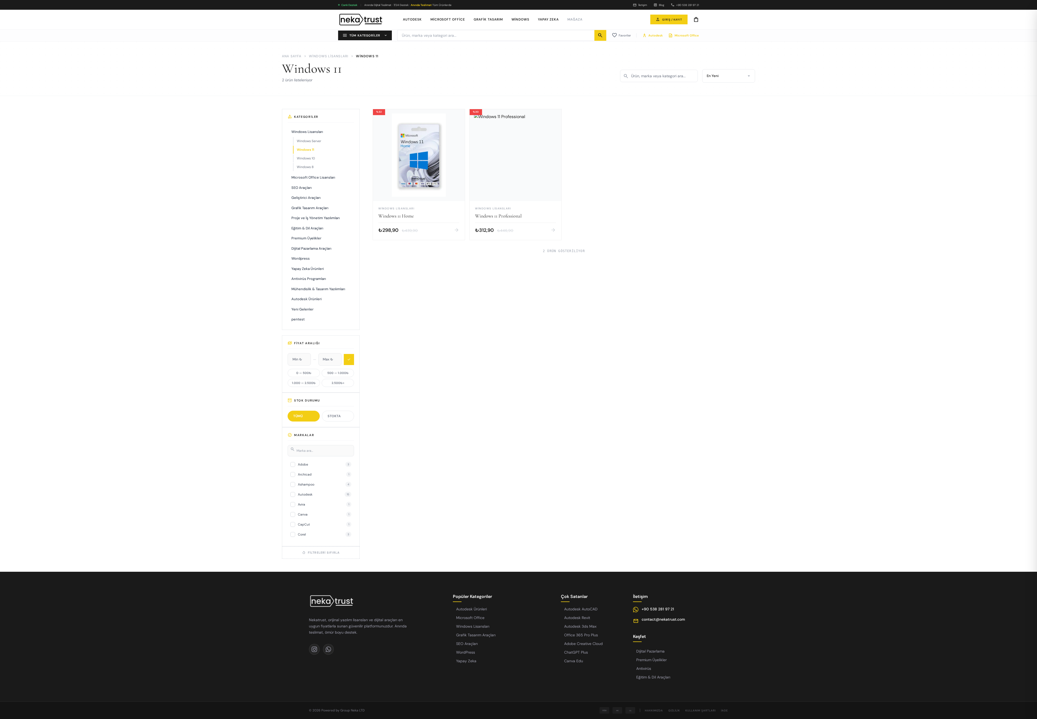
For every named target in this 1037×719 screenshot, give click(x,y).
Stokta (334, 416)
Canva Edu (573, 660)
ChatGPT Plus (576, 652)
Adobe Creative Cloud (583, 643)
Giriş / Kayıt (669, 19)
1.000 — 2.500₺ (304, 383)
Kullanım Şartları (700, 710)
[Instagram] (314, 649)
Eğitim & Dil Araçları (307, 228)
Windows (520, 19)
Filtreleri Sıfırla (321, 552)
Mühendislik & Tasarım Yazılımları (318, 289)
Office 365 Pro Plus (581, 635)
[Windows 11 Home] (419, 174)
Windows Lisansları (329, 56)
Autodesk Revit (577, 617)
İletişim (640, 5)
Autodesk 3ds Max (580, 626)
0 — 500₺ (303, 373)
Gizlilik (674, 710)
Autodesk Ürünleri (306, 299)
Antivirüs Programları (308, 278)
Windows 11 (305, 150)
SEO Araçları (301, 187)
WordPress (465, 652)
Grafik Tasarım (488, 19)
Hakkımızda (654, 710)
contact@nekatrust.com (663, 619)
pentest (298, 319)
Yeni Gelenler (302, 309)
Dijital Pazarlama (650, 651)
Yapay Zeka (548, 19)
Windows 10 (306, 158)
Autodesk (412, 19)
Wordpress (300, 258)
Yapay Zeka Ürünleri (307, 268)
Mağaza (575, 19)
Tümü (298, 416)
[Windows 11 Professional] (515, 174)
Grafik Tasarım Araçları (309, 208)
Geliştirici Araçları (306, 197)
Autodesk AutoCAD (581, 609)
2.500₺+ (338, 383)
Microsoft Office (447, 19)
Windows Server (309, 141)
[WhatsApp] (328, 649)
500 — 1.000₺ (338, 373)
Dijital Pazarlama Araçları (311, 248)
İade (724, 710)
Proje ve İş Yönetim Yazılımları (315, 218)
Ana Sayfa (291, 56)
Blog (659, 5)
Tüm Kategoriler (365, 35)
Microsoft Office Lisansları (313, 177)
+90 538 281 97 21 (685, 5)
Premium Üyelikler (306, 238)
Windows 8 (305, 167)
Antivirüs (643, 668)
